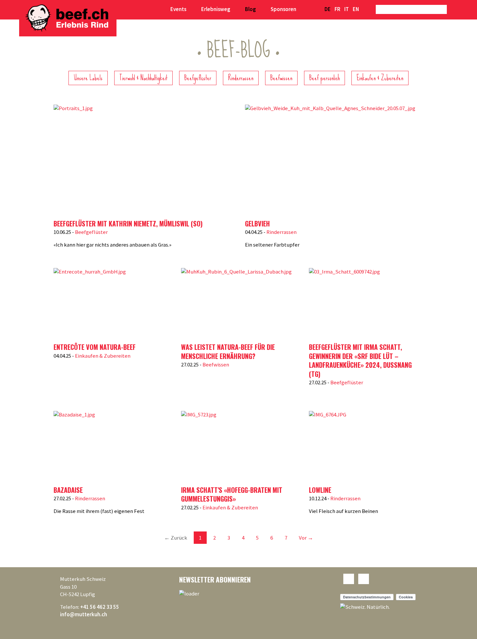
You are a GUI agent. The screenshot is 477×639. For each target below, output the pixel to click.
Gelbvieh (257, 223)
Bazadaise (68, 490)
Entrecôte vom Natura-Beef (95, 347)
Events (178, 9)
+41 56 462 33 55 (99, 606)
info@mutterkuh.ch (83, 614)
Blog (250, 9)
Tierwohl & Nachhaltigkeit (143, 78)
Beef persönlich (324, 78)
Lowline (320, 490)
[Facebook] (348, 579)
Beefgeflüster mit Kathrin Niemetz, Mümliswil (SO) (128, 223)
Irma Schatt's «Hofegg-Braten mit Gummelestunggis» (231, 494)
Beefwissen (281, 78)
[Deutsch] (327, 9)
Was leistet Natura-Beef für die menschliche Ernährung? (228, 351)
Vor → (306, 537)
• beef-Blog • (238, 50)
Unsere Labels (88, 78)
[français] (337, 9)
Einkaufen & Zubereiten (380, 78)
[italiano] (346, 9)
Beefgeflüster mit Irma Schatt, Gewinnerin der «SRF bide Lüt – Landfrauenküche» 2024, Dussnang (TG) (360, 360)
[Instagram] (363, 579)
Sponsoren (283, 9)
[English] (355, 9)
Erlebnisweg (215, 9)
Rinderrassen (240, 78)
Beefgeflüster (197, 78)
